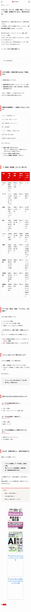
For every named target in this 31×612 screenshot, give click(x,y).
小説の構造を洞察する (10, 496)
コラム (4, 604)
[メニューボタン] (2, 2)
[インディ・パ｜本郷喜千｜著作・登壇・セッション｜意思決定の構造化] (15, 2)
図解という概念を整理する (10, 493)
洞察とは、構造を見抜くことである (12, 499)
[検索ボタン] (29, 2)
